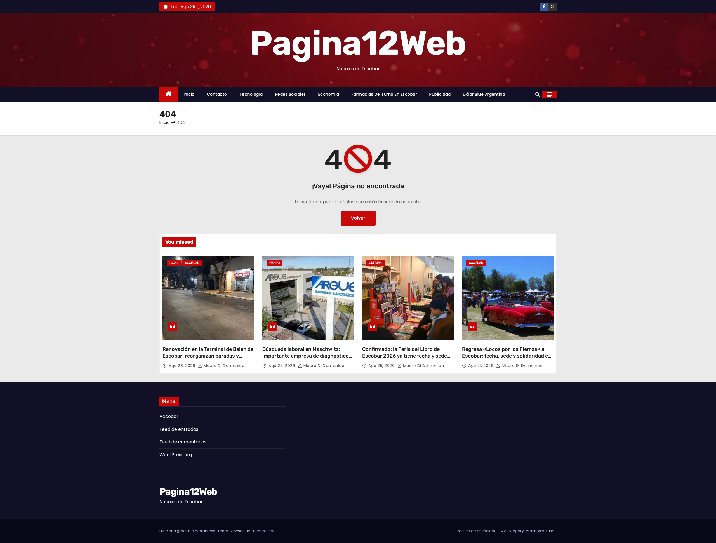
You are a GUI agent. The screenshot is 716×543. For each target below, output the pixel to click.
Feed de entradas (178, 429)
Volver (358, 218)
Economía (328, 94)
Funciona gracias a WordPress (187, 530)
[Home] (168, 94)
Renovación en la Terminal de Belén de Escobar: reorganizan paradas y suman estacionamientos (207, 356)
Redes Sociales (290, 94)
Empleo (274, 263)
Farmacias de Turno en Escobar (384, 94)
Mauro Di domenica (223, 365)
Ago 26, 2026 (282, 365)
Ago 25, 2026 (382, 365)
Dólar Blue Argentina (484, 94)
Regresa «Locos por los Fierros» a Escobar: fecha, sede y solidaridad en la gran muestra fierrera (506, 356)
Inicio (189, 94)
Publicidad (440, 94)
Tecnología (251, 94)
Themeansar (263, 530)
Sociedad (192, 263)
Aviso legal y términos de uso (527, 530)
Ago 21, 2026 (481, 365)
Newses (237, 530)
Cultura (375, 263)
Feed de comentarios (182, 442)
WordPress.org (175, 455)
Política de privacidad (477, 530)
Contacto (217, 94)
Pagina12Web (358, 43)
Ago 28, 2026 (183, 365)
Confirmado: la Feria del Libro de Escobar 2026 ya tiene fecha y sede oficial (404, 356)
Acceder (168, 416)
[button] (537, 94)
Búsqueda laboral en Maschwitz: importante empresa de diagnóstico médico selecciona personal (305, 356)
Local (173, 263)
